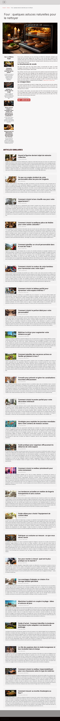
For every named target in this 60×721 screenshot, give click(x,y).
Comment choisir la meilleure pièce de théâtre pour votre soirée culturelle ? (35, 223)
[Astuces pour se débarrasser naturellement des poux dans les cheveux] (9, 127)
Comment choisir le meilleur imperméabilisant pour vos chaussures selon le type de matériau (36, 670)
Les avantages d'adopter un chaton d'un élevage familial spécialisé (33, 580)
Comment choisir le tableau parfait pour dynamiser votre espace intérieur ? (33, 289)
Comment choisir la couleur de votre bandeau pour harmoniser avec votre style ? (35, 267)
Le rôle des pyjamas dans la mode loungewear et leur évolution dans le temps (36, 648)
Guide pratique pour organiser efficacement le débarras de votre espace (35, 446)
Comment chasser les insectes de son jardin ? (8, 70)
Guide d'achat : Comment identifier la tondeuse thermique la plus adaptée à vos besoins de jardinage (36, 625)
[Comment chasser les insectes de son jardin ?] (9, 64)
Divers (8, 7)
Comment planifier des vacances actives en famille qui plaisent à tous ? (35, 355)
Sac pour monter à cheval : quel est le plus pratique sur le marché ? (34, 560)
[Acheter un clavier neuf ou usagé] (9, 85)
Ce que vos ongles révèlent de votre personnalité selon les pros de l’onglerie (33, 178)
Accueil (4, 7)
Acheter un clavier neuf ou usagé (9, 91)
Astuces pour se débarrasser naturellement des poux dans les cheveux (8, 134)
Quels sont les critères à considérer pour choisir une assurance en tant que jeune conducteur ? (8, 111)
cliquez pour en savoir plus (48, 80)
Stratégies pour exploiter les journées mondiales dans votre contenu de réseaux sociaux (36, 422)
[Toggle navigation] (4, 2)
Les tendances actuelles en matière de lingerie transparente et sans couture (36, 492)
